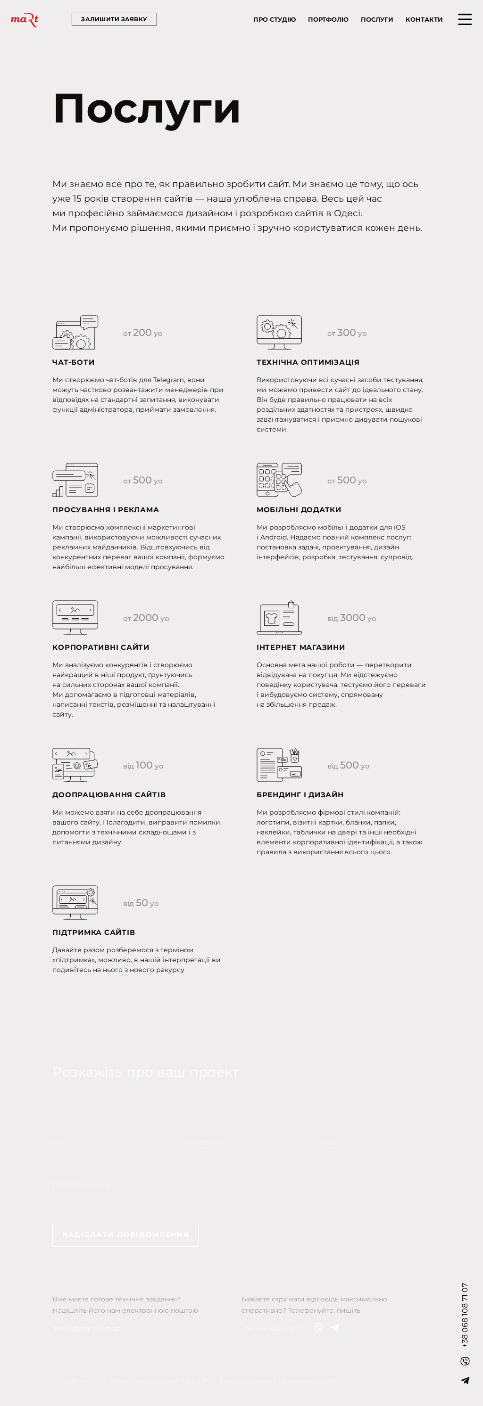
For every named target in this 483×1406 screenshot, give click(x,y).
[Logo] (25, 20)
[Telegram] (465, 1380)
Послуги (377, 19)
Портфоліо (328, 19)
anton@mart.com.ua (86, 1328)
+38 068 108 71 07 (270, 1328)
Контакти (424, 19)
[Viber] (465, 1361)
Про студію (274, 19)
